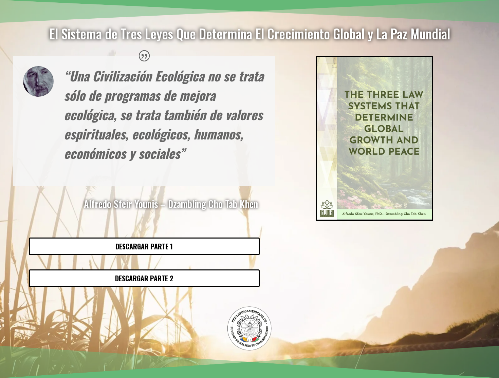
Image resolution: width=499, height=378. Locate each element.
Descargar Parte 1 (144, 246)
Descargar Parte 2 (144, 278)
